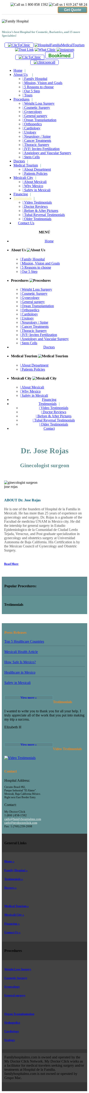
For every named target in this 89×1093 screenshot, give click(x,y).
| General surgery (35, 116)
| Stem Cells (31, 157)
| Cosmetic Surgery (36, 107)
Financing (22, 194)
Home (19, 70)
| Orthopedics (32, 124)
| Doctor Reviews (35, 206)
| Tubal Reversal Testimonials (44, 215)
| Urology (29, 132)
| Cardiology (31, 128)
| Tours (27, 95)
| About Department (37, 169)
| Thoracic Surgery (36, 145)
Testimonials (23, 198)
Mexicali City (24, 178)
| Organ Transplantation (39, 120)
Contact (49, 428)
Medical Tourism (27, 165)
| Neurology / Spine (37, 136)
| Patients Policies (35, 173)
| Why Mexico (33, 186)
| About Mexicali (35, 182)
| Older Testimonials (37, 219)
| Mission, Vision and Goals (42, 83)
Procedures (22, 99)
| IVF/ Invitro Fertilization (41, 149)
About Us (23, 75)
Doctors (20, 161)
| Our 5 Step (31, 91)
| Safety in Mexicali (36, 190)
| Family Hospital (35, 79)
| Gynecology (32, 112)
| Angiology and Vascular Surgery (47, 153)
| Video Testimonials (37, 202)
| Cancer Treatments (37, 140)
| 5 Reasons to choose (38, 87)
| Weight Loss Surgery (39, 103)
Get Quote (72, 10)
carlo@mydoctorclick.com (20, 822)
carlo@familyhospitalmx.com (22, 819)
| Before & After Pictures (40, 211)
